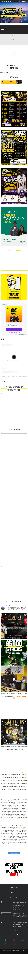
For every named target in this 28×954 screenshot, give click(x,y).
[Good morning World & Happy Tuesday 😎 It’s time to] (14, 838)
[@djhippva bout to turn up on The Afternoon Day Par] (14, 705)
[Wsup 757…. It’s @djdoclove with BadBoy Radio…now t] (14, 679)
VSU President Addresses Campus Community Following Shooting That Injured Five (19, 904)
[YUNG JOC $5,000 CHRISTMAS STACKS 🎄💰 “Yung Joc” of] (14, 653)
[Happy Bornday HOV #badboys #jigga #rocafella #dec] (14, 758)
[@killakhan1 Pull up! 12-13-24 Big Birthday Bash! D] (14, 732)
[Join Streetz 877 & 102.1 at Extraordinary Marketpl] (14, 626)
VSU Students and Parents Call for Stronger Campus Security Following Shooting (20, 915)
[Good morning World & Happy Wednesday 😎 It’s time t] (14, 785)
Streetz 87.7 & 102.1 (7, 376)
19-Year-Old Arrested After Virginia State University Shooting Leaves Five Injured (20, 925)
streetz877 (15, 376)
